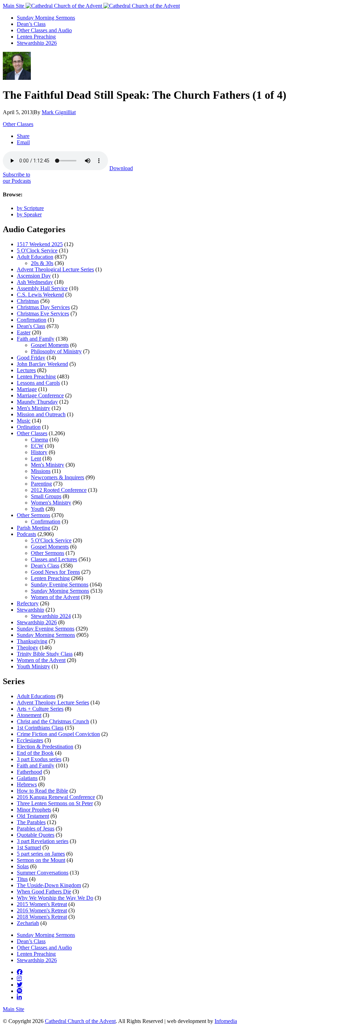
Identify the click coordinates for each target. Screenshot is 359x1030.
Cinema (39, 440)
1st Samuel (29, 847)
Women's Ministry (51, 503)
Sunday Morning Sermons (46, 18)
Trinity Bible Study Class (45, 654)
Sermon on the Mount (41, 860)
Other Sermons (33, 515)
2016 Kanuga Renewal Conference (56, 797)
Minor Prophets (34, 810)
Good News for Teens (55, 572)
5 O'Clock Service (37, 250)
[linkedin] (19, 997)
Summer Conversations (42, 873)
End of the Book (35, 753)
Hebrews (27, 784)
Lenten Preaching (36, 37)
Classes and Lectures (54, 559)
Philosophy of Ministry (56, 351)
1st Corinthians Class (40, 728)
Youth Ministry (33, 666)
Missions (40, 471)
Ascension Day (34, 276)
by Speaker (29, 214)
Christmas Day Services (43, 307)
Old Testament (33, 816)
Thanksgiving (32, 641)
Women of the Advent (55, 597)
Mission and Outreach (41, 414)
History (39, 452)
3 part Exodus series (39, 759)
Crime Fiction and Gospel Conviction (58, 734)
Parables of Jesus (35, 828)
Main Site (14, 6)
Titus (22, 879)
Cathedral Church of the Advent (80, 1021)
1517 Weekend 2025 (40, 244)
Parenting (41, 484)
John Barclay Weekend (42, 364)
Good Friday (31, 358)
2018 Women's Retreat (42, 917)
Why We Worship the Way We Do (55, 898)
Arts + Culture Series (40, 709)
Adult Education (35, 257)
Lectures (26, 370)
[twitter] (19, 984)
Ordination (29, 427)
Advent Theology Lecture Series (53, 702)
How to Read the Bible (42, 791)
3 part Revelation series (42, 841)
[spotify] (19, 991)
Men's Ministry (33, 408)
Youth (37, 509)
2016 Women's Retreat (42, 910)
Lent (36, 458)
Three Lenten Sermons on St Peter (55, 803)
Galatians (27, 778)
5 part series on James (41, 854)
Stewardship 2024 (51, 616)
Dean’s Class (31, 24)
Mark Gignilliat (59, 112)
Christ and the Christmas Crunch (53, 721)
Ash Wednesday (35, 282)
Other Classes (18, 124)
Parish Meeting (33, 528)
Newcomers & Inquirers (57, 477)
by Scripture (30, 208)
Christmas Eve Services (43, 313)
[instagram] (19, 978)
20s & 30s (42, 263)
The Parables (31, 822)
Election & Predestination (45, 747)
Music (24, 421)
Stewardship (30, 610)
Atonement (29, 715)
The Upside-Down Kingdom (49, 885)
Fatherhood (29, 772)
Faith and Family (35, 339)
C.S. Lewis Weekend (40, 295)
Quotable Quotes (35, 835)
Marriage (27, 389)
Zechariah (28, 923)
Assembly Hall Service (42, 288)
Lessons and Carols (38, 383)
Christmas (28, 301)
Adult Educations (36, 696)
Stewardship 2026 (37, 43)
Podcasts (26, 534)
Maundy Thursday (37, 402)
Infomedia (226, 1021)
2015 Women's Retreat (42, 904)
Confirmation (31, 320)
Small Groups (46, 496)
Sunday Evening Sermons (59, 584)
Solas (23, 866)
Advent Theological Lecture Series (55, 269)
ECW (37, 446)
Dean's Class (31, 326)
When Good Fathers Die (44, 892)
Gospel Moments (50, 345)
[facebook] (19, 972)
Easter (24, 332)
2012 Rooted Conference (59, 490)
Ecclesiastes (30, 740)
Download (121, 168)
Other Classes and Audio (44, 30)
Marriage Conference (40, 395)
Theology (27, 647)
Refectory (28, 603)
